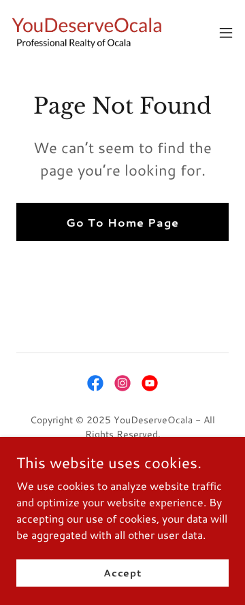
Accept (122, 572)
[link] (87, 32)
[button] (226, 32)
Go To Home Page (122, 222)
